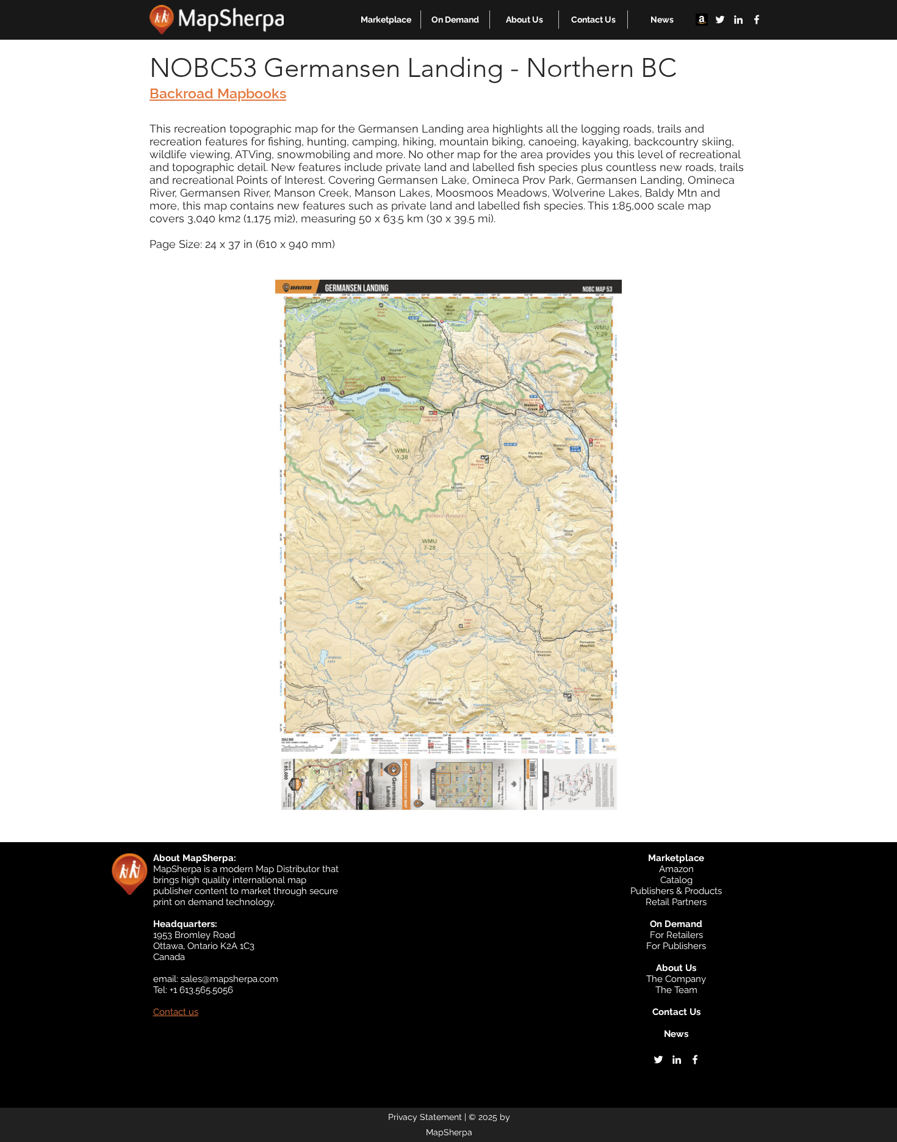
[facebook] (757, 19)
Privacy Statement (425, 1117)
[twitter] (720, 19)
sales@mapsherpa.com (229, 978)
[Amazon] (702, 19)
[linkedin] (738, 19)
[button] (385, 19)
